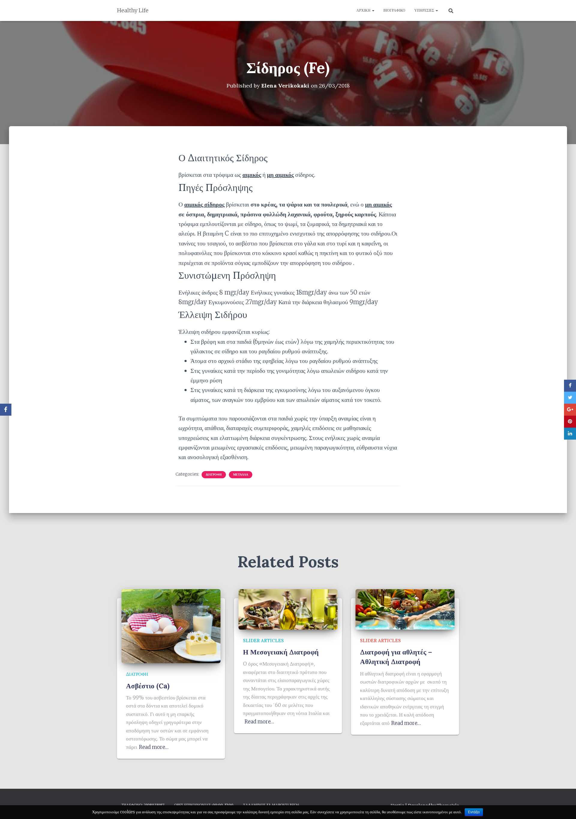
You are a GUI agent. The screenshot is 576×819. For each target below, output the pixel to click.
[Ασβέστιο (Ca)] (171, 626)
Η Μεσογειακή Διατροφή (281, 652)
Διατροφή (214, 474)
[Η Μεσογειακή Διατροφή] (288, 609)
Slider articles (263, 640)
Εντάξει (474, 812)
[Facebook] (5, 410)
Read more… (154, 747)
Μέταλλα (240, 474)
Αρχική (363, 10)
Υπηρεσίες (424, 10)
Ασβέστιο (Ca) (148, 685)
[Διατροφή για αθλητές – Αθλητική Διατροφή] (405, 609)
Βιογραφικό (394, 10)
